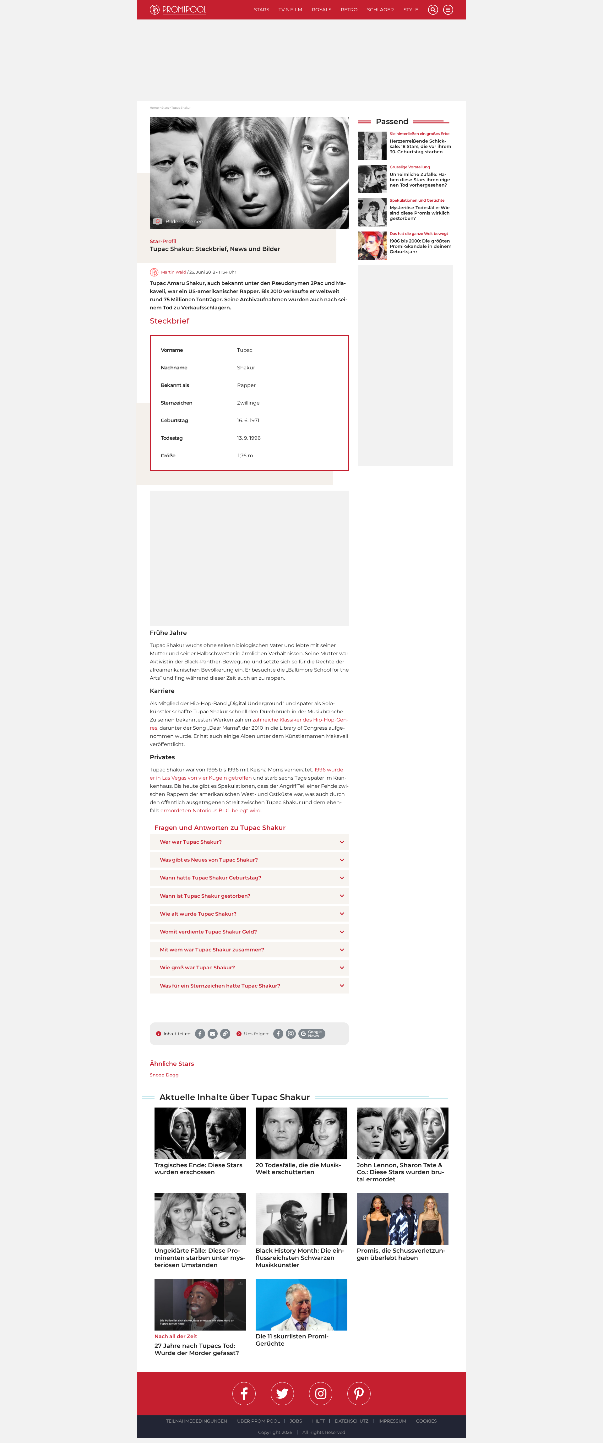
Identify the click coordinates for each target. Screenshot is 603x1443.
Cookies (426, 1421)
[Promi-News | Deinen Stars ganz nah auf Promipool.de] (199, 10)
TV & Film (290, 10)
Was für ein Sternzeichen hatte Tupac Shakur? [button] (220, 986)
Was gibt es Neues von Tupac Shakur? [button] (209, 860)
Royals (321, 10)
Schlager (380, 10)
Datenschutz (351, 1421)
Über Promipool (258, 1421)
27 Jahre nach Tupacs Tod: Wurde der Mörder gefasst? (197, 1349)
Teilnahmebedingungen (196, 1421)
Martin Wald (173, 272)
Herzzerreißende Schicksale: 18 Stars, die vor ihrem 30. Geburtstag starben (420, 146)
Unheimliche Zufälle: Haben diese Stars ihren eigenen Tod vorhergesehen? (421, 180)
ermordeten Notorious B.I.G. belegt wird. (211, 811)
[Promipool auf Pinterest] (359, 1393)
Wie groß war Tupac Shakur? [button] (197, 968)
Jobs (296, 1421)
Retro (349, 10)
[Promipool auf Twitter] (282, 1393)
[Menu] (448, 10)
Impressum (392, 1421)
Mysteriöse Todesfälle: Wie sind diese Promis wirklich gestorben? (420, 213)
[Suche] (433, 10)
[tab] (249, 842)
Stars (261, 10)
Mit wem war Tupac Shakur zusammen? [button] (212, 950)
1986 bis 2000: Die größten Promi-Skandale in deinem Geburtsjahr (421, 246)
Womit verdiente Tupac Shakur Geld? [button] (208, 932)
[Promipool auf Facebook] (244, 1393)
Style (411, 10)
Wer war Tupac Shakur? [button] (191, 842)
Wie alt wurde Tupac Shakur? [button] (198, 914)
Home (154, 107)
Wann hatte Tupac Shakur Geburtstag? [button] (210, 878)
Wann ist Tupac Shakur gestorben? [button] (205, 896)
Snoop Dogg (164, 1075)
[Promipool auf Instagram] (321, 1393)
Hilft (318, 1421)
